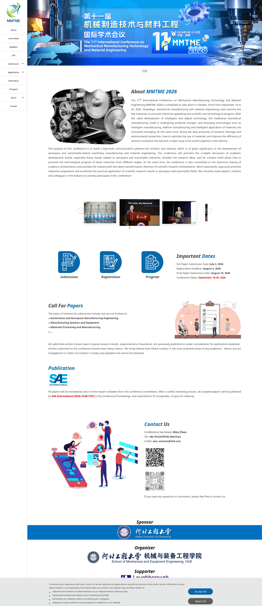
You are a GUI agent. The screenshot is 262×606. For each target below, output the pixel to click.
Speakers (13, 46)
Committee (13, 38)
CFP (13, 55)
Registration (13, 72)
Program (13, 89)
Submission (13, 63)
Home (13, 30)
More (13, 97)
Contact (13, 106)
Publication (13, 80)
